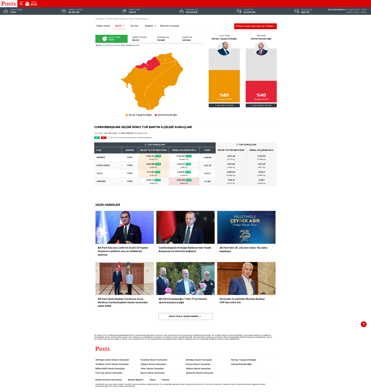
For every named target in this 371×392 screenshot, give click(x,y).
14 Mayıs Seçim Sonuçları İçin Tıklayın (254, 26)
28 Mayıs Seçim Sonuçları (116, 19)
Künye (153, 380)
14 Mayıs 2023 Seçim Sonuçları (112, 364)
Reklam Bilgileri (135, 380)
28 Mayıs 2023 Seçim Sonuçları (112, 360)
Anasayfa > (100, 19)
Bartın (118, 26)
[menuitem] (165, 58)
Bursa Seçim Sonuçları (153, 373)
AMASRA (101, 181)
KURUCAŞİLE (103, 165)
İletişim (165, 380)
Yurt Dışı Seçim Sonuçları (108, 373)
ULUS (99, 173)
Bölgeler (149, 26)
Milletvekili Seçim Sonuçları (110, 368)
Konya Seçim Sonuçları (198, 364)
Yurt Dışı (134, 26)
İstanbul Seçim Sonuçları (154, 360)
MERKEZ (101, 157)
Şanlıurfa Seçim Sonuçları (199, 373)
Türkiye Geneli (103, 26)
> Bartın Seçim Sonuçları (138, 19)
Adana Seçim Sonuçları (198, 368)
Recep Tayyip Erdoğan (224, 39)
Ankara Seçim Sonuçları (153, 364)
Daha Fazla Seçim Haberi (183, 316)
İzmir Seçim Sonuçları (152, 368)
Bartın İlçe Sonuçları (169, 26)
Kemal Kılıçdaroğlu (261, 39)
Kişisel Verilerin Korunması (108, 380)
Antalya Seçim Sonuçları (199, 360)
